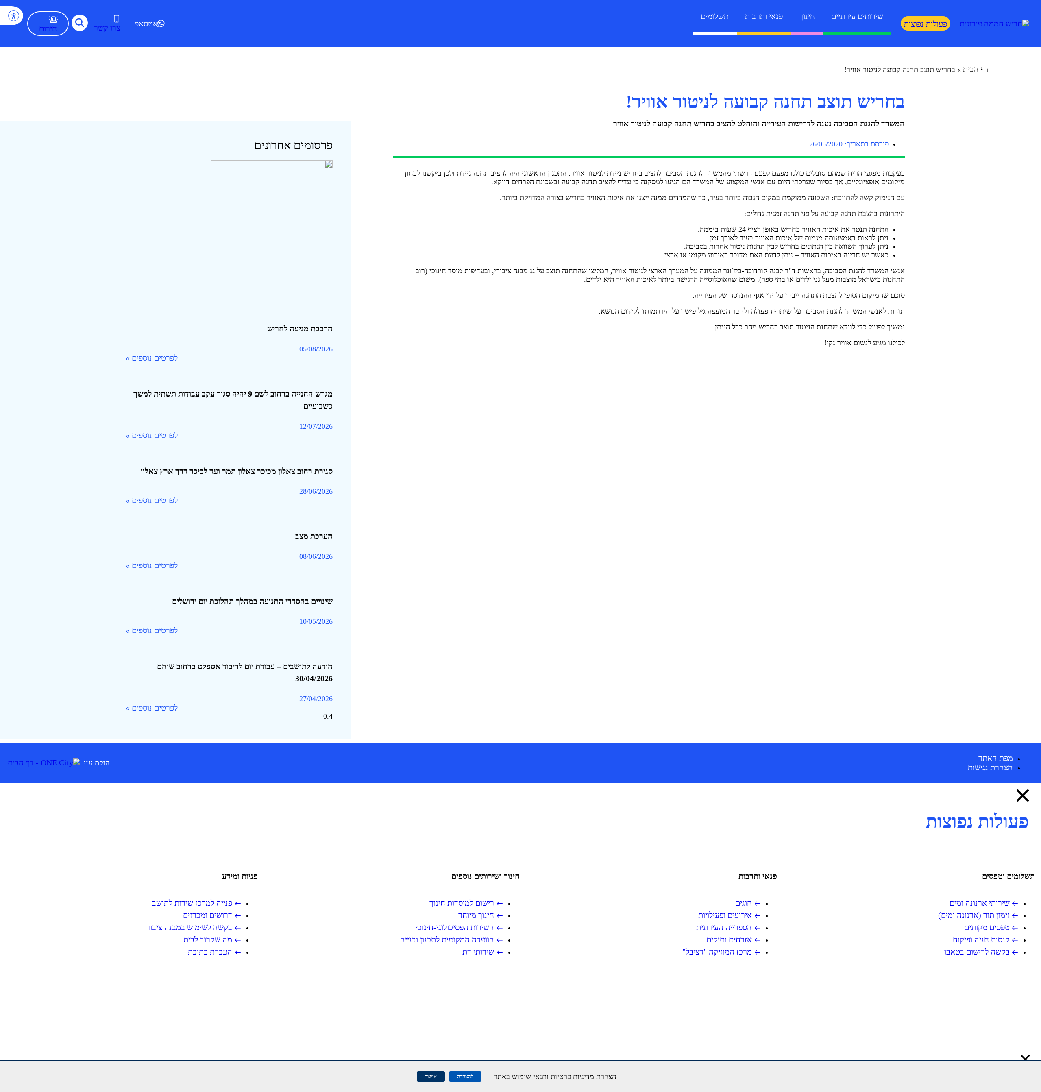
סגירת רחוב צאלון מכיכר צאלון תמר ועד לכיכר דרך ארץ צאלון (237, 470)
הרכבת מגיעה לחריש (300, 328)
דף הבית (976, 69)
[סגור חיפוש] (1025, 1059)
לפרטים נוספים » (152, 357)
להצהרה (465, 1076)
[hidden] (229, 236)
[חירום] (53, 19)
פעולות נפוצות (925, 24)
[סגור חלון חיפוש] (1023, 795)
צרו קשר (107, 27)
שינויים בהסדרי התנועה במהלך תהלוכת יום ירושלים (252, 601)
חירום (48, 28)
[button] (80, 23)
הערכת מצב (314, 536)
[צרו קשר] (116, 18)
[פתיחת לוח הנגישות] (13, 15)
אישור (431, 1076)
